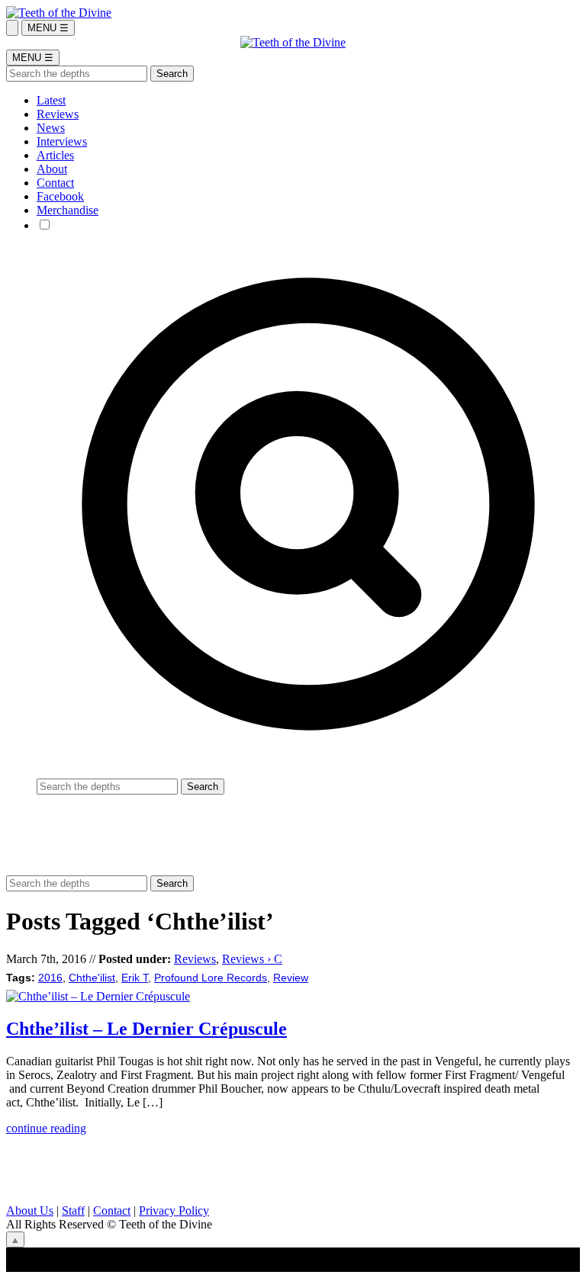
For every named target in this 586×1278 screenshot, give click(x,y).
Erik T (134, 978)
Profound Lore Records (210, 978)
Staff (73, 1210)
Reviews (58, 114)
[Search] (12, 28)
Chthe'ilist (92, 978)
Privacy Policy (174, 1210)
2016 (50, 978)
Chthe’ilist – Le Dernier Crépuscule (146, 1029)
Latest (51, 100)
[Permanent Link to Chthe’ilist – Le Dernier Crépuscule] (98, 996)
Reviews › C (252, 958)
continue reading (46, 1128)
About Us (29, 1210)
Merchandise (67, 210)
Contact (55, 182)
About (52, 168)
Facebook (60, 196)
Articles (55, 155)
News (51, 127)
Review (290, 978)
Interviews (62, 141)
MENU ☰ (48, 28)
